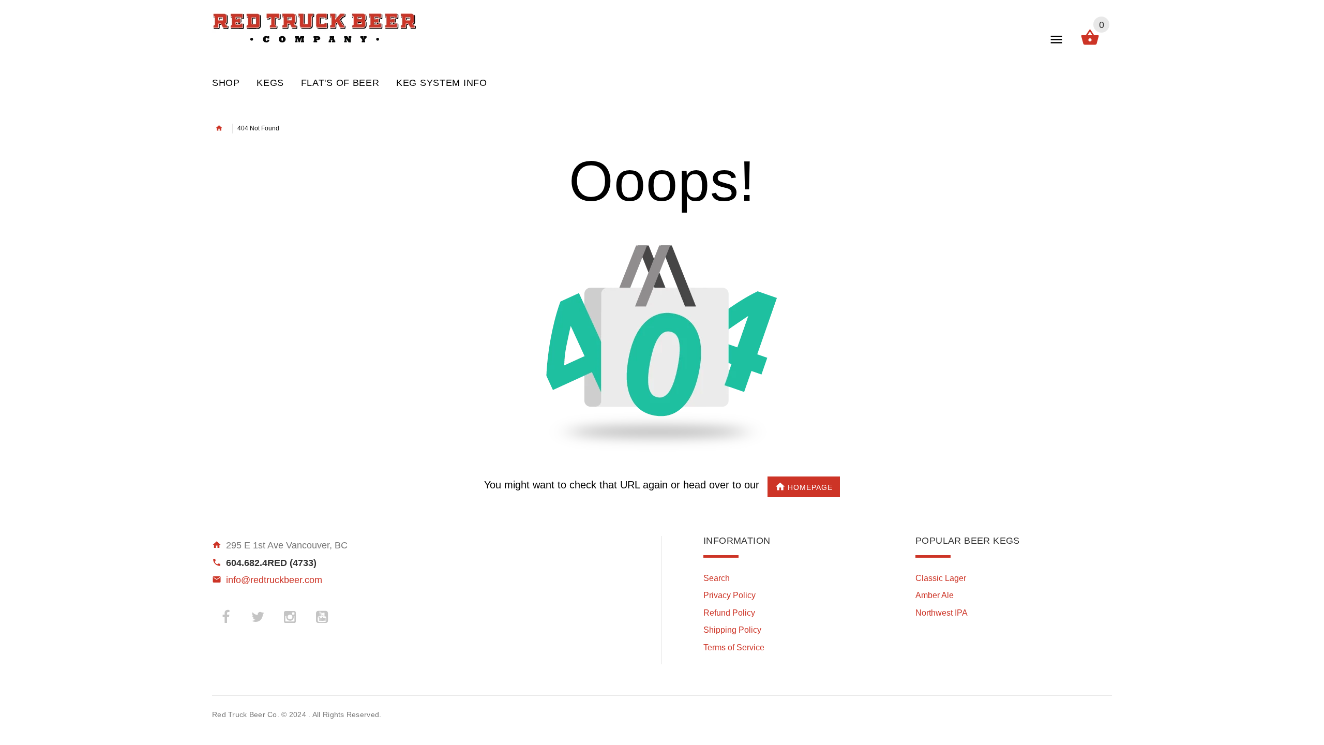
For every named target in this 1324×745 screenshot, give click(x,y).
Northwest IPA (941, 612)
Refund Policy (729, 612)
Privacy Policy (729, 595)
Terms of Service (733, 647)
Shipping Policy (732, 629)
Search (716, 578)
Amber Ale (934, 595)
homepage (810, 487)
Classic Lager (940, 578)
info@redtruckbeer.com (274, 580)
